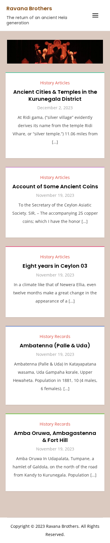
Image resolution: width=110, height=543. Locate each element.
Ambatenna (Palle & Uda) (55, 345)
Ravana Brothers (29, 8)
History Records (55, 336)
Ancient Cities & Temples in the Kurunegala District (55, 95)
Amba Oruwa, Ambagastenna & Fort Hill (55, 436)
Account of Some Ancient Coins (55, 186)
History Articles (55, 83)
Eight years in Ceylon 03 (55, 265)
